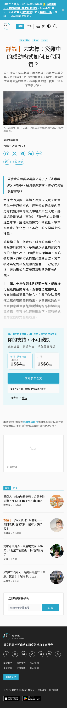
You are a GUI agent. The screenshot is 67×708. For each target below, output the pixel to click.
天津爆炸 (24, 40)
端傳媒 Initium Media (23, 689)
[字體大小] (38, 26)
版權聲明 (21, 667)
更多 (15, 487)
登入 (24, 398)
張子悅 (6, 505)
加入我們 (34, 662)
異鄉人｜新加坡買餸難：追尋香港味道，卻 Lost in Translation (24, 499)
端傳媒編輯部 (30, 422)
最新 (7, 487)
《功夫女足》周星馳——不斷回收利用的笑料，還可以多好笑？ (24, 524)
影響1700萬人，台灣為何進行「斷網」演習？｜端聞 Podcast (24, 574)
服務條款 (53, 689)
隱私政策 (42, 689)
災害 (36, 40)
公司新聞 (34, 667)
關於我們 (8, 662)
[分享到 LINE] (39, 153)
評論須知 (12, 466)
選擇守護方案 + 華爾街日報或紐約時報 (28, 389)
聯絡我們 (21, 662)
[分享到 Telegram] (31, 153)
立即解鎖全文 (33, 378)
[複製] (6, 153)
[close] (63, 10)
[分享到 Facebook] (22, 153)
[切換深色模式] (49, 26)
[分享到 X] (14, 153)
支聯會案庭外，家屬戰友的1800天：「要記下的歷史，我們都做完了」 (23, 550)
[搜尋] (55, 26)
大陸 (44, 40)
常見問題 (8, 667)
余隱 (5, 559)
